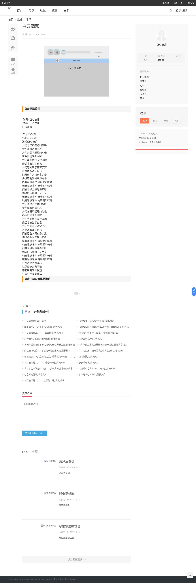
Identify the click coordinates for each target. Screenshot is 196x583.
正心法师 (161, 44)
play (50, 52)
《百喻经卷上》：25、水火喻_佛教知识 (97, 368)
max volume (57, 60)
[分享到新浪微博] (13, 28)
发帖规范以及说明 (147, 138)
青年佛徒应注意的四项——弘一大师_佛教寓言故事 (48, 368)
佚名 (63, 467)
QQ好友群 (13, 47)
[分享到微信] (13, 38)
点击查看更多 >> (77, 559)
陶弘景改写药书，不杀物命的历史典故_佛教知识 (47, 350)
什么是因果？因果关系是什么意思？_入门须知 (101, 350)
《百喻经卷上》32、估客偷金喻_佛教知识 (44, 380)
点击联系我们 (155, 142)
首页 (20, 10)
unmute (99, 56)
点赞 (166, 121)
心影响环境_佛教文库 (89, 362)
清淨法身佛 (66, 461)
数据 (18, 20)
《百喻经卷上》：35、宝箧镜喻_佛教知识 (43, 333)
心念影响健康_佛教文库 (35, 374)
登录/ (179, 10)
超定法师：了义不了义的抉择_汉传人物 (43, 327)
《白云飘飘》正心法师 (35, 321)
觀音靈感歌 (66, 494)
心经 (142, 85)
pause (57, 52)
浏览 (155, 121)
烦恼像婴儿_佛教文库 (89, 356)
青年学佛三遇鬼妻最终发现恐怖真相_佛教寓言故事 (103, 345)
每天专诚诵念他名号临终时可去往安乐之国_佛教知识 (49, 345)
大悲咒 (143, 94)
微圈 (54, 10)
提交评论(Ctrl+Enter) (34, 433)
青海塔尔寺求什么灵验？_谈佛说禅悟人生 (98, 333)
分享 (31, 10)
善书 (66, 10)
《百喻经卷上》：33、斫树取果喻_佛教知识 (44, 362)
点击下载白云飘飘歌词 (37, 278)
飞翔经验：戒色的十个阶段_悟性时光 (96, 321)
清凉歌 (143, 81)
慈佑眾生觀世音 (69, 526)
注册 (185, 10)
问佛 (142, 98)
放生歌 (143, 90)
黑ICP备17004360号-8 (68, 579)
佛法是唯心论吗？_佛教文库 (92, 374)
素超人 (56, 579)
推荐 (177, 121)
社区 (43, 10)
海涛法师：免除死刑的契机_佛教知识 (42, 339)
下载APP (6, 3)
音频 (27, 20)
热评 (145, 121)
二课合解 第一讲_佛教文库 (91, 339)
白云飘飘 (37, 312)
